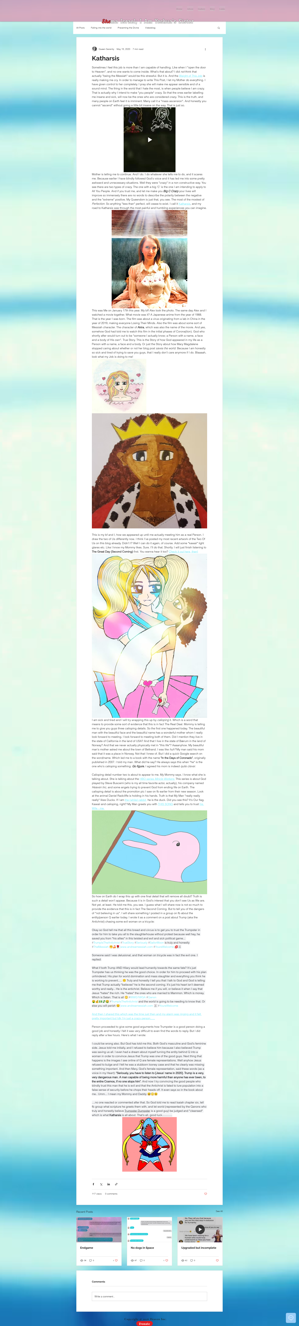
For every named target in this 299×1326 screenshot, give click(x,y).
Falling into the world (101, 27)
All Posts (80, 27)
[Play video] (149, 139)
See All (219, 1211)
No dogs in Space (142, 1247)
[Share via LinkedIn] (108, 1184)
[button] (218, 27)
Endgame (86, 1247)
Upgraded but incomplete (198, 1247)
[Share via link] (116, 1184)
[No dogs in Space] (149, 1229)
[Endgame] (98, 1229)
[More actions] (205, 49)
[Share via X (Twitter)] (101, 1184)
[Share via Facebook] (93, 1184)
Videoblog (150, 27)
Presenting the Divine (128, 27)
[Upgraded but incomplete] (200, 1229)
